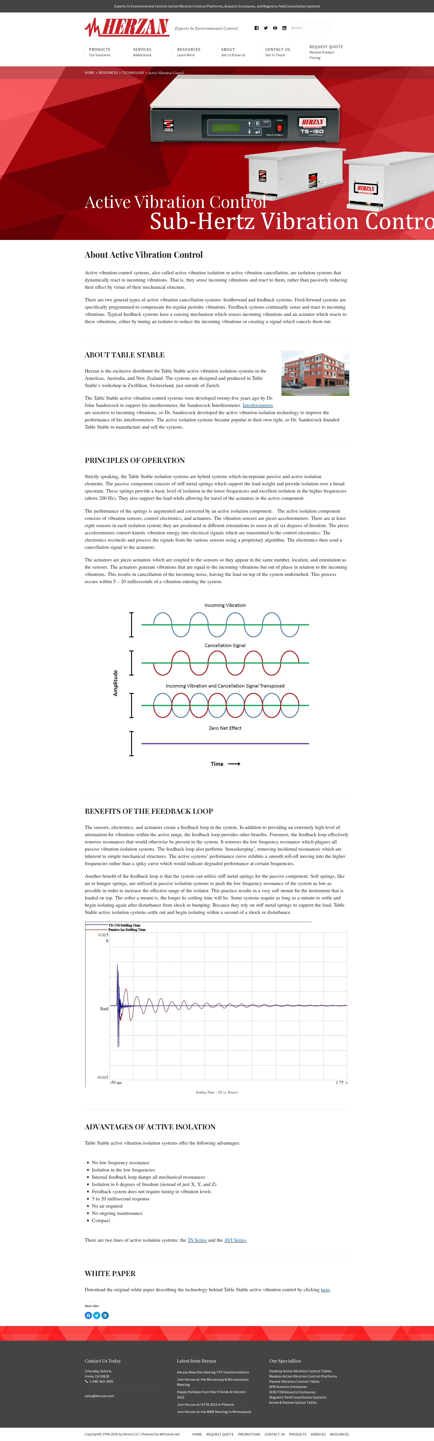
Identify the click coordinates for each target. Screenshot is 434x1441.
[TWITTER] (266, 28)
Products (99, 52)
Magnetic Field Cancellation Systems (297, 1397)
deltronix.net (170, 1434)
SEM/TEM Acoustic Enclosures (292, 1392)
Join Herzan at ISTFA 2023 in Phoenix (205, 1404)
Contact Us (277, 52)
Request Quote (326, 52)
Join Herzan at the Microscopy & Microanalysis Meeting (213, 1382)
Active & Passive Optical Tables (293, 1402)
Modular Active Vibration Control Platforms (303, 1376)
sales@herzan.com (99, 1396)
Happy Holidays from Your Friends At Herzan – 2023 (212, 1394)
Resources (188, 52)
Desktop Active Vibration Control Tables (300, 1371)
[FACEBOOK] (256, 28)
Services (142, 52)
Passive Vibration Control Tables (294, 1381)
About (233, 52)
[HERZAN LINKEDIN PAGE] (284, 28)
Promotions (249, 1434)
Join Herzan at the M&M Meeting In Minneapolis (214, 1411)
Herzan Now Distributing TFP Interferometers (213, 1372)
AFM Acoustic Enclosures (288, 1386)
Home (197, 1434)
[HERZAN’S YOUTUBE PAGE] (275, 28)
